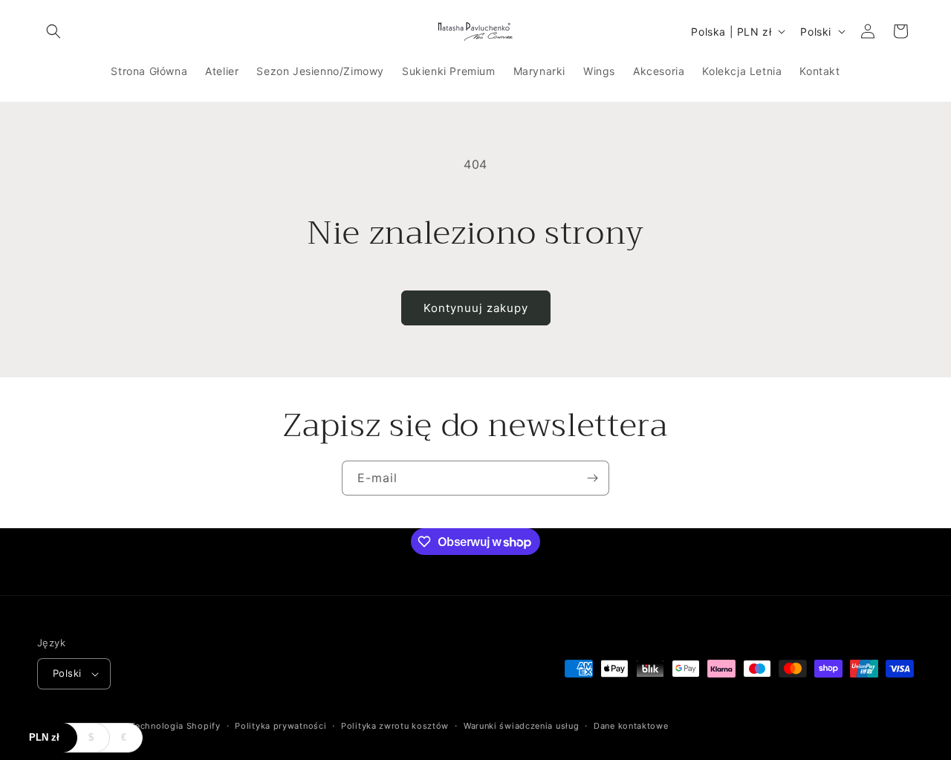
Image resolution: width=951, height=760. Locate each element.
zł (44, 737)
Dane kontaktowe (631, 726)
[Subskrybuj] (592, 478)
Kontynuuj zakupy (475, 308)
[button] (53, 31)
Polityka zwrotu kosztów (395, 726)
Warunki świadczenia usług (522, 726)
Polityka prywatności (280, 726)
